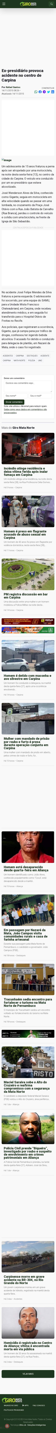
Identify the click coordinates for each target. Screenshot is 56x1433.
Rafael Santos (13, 87)
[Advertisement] (28, 38)
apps (26, 1405)
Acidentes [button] (8, 356)
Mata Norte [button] (19, 360)
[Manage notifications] (7, 1426)
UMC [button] (40, 360)
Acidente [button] (45, 356)
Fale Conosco (39, 1405)
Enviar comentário (14, 402)
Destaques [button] (32, 356)
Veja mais (28, 1374)
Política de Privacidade (14, 1410)
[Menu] (4, 4)
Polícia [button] (31, 360)
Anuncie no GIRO (11, 1405)
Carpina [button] (20, 356)
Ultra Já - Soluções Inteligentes (32, 1425)
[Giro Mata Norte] (28, 4)
